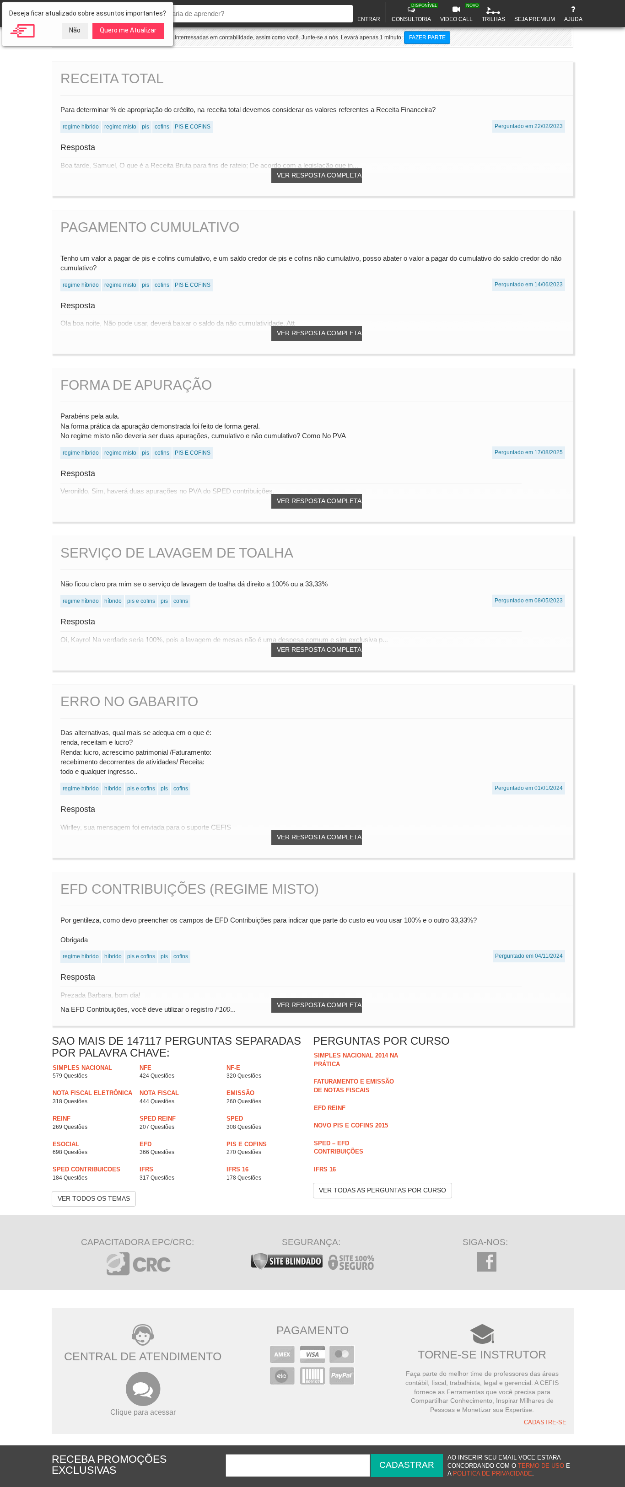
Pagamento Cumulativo (149, 227)
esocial (66, 1144)
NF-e (233, 1067)
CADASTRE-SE (545, 1422)
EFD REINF (329, 1108)
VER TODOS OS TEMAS (94, 1198)
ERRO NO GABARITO (129, 701)
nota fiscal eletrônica (92, 1093)
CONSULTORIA (412, 12)
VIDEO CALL (457, 12)
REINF (61, 1118)
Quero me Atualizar (128, 30)
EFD (145, 1144)
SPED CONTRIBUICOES (86, 1169)
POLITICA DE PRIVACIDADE (492, 1474)
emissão (240, 1093)
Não (75, 30)
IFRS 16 (237, 1169)
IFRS (146, 1169)
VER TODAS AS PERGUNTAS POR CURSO (382, 1190)
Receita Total (112, 78)
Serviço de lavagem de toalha (176, 552)
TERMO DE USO (541, 1466)
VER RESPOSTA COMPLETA (319, 175)
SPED (234, 1118)
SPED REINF (158, 1118)
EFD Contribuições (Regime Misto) (189, 888)
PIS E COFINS (246, 1144)
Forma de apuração (136, 384)
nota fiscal (159, 1093)
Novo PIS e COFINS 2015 (351, 1125)
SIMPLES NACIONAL (82, 1067)
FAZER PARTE (427, 37)
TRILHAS (493, 19)
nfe (145, 1067)
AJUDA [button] (573, 19)
